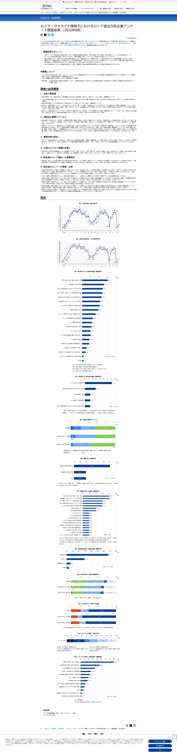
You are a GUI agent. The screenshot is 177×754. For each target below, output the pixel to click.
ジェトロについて (69, 2)
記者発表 (62, 12)
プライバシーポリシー (107, 743)
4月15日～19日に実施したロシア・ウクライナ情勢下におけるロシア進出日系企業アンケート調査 (107, 43)
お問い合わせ (80, 2)
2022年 (70, 12)
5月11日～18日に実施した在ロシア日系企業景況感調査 (60, 45)
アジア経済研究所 (100, 2)
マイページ (114, 2)
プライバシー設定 (160, 741)
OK (160, 750)
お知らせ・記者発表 (51, 12)
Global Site (90, 2)
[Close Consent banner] (174, 737)
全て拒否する (160, 745)
